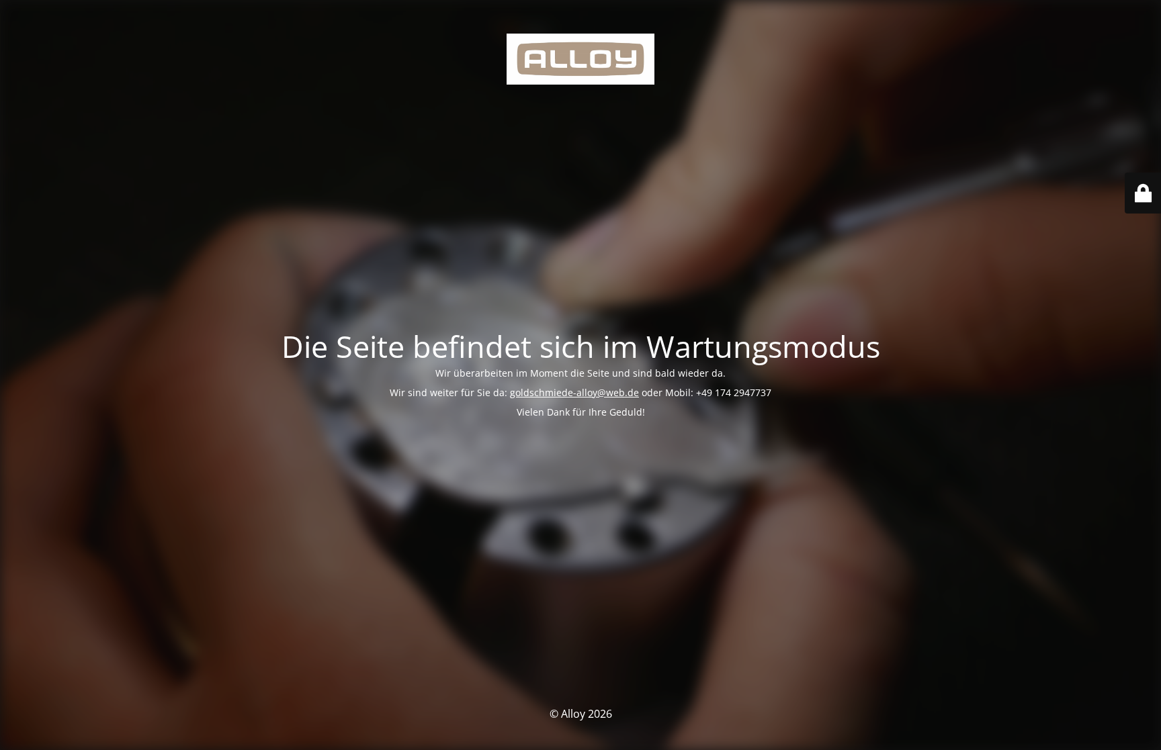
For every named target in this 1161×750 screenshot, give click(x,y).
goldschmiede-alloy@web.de (574, 392)
